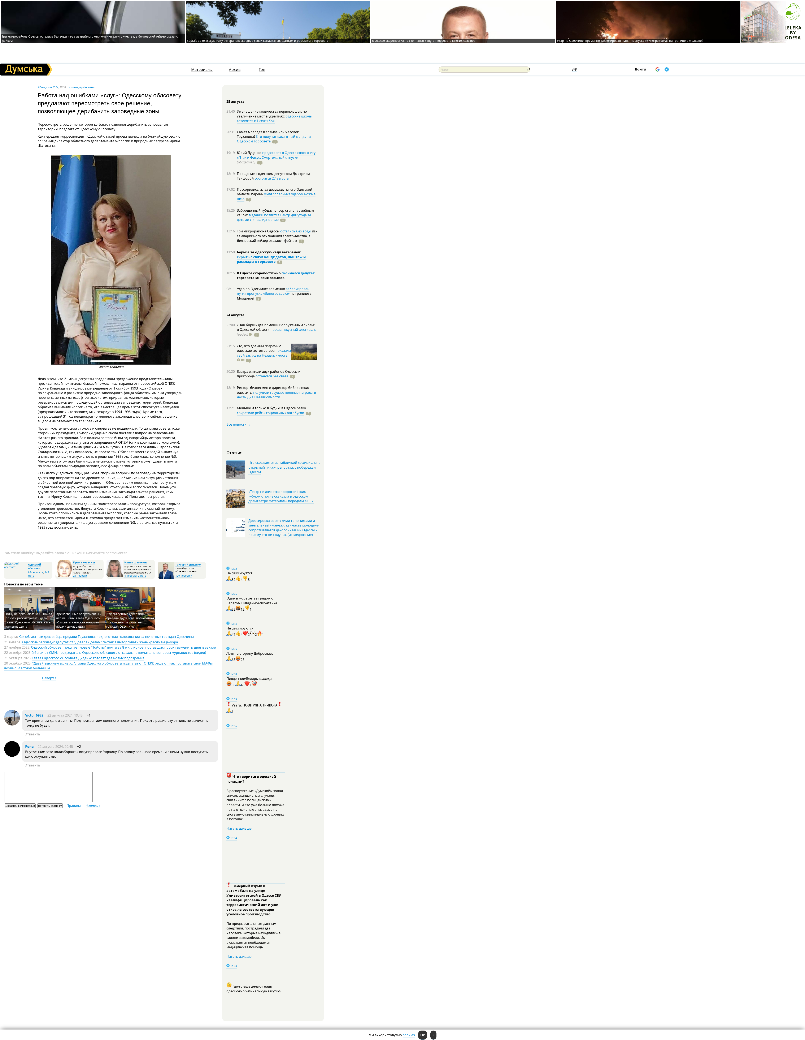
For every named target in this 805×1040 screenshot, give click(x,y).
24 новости (80, 575)
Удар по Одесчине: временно (261, 289)
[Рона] (12, 755)
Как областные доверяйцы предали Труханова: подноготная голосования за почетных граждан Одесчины (130, 620)
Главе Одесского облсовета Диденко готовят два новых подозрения (88, 658)
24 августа (235, 315)
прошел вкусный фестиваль (293, 329)
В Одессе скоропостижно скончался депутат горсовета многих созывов (423, 41)
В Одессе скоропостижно (259, 273)
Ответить (32, 734)
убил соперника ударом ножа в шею (276, 196)
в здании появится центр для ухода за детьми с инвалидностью (274, 217)
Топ (262, 70)
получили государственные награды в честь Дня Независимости (276, 394)
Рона (29, 746)
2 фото (142, 575)
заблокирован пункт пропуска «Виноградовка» (273, 291)
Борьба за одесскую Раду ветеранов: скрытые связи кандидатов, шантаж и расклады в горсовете (257, 41)
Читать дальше (239, 828)
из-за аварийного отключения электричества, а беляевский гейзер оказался (277, 236)
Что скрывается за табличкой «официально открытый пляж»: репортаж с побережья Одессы (284, 467)
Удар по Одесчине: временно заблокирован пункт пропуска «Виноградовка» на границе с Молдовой (630, 41)
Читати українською (82, 87)
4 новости (130, 575)
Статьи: (234, 453)
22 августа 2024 (48, 87)
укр (574, 69)
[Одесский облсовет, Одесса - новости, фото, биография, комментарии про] (15, 567)
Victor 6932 (34, 715)
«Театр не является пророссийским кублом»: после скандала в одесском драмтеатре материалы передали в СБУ (281, 496)
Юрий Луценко (249, 152)
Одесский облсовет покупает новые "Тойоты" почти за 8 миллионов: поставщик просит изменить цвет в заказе (123, 647)
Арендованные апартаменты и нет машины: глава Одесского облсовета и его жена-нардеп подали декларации (78, 620)
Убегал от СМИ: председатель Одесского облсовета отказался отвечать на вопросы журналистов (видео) (119, 652)
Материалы (202, 70)
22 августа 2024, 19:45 (65, 715)
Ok (422, 1035)
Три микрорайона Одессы (258, 231)
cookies (409, 1035)
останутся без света (272, 376)
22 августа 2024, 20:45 (55, 746)
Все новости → (238, 424)
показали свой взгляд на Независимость (264, 352)
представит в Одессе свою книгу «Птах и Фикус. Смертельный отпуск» (276, 155)
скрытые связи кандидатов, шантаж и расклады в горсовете (271, 259)
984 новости (35, 572)
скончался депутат (298, 273)
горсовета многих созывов (260, 277)
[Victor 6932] (12, 724)
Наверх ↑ (49, 678)
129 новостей (183, 575)
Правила (73, 805)
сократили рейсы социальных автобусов (270, 413)
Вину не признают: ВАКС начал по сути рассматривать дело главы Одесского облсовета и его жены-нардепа (29, 620)
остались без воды (295, 231)
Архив (234, 70)
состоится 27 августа (271, 178)
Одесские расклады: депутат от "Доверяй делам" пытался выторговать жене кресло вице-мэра (100, 642)
